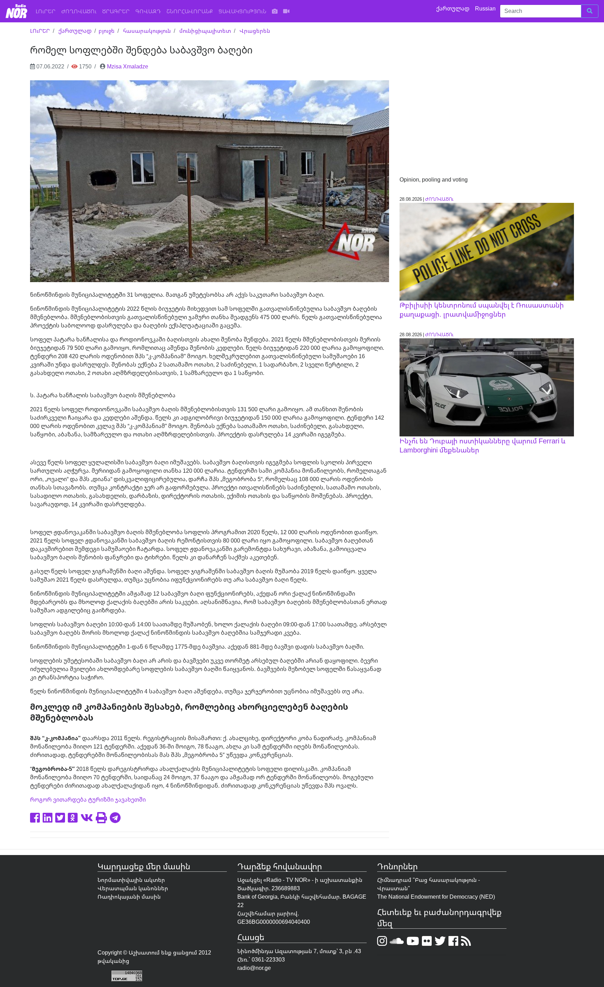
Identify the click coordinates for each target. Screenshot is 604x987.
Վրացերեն (254, 31)
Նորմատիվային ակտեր (131, 880)
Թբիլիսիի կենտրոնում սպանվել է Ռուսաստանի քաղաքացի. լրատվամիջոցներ (482, 309)
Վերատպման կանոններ (133, 888)
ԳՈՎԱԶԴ (148, 11)
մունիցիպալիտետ (205, 31)
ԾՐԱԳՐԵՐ (116, 11)
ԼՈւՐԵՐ (47, 11)
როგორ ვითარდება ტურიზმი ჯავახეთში (88, 799)
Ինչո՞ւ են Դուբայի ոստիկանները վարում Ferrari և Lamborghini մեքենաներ (483, 445)
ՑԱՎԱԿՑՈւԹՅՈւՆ (242, 11)
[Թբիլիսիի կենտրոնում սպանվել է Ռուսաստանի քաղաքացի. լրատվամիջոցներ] (487, 251)
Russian (486, 8)
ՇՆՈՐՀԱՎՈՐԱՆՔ (189, 11)
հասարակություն (147, 31)
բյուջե (107, 31)
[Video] (286, 11)
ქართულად (453, 8)
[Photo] (274, 11)
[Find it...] (589, 11)
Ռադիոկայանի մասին (129, 896)
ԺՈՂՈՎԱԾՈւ (78, 11)
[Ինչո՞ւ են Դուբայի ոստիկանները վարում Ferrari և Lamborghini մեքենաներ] (487, 387)
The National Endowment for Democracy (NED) (436, 896)
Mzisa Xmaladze (127, 66)
